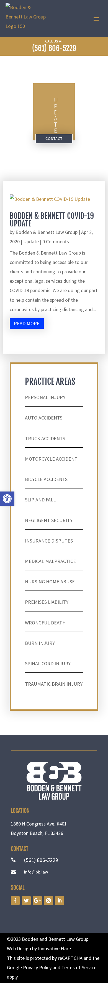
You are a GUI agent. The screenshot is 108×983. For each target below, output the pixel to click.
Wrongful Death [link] (45, 622)
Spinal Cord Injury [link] (48, 663)
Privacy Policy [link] (37, 967)
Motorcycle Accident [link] (51, 459)
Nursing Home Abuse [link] (50, 581)
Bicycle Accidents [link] (46, 479)
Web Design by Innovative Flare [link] (39, 948)
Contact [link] (54, 138)
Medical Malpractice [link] (50, 561)
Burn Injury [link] (40, 643)
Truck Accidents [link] (45, 438)
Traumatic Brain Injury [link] (54, 684)
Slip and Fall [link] (40, 499)
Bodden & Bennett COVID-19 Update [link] (52, 219)
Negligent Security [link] (49, 520)
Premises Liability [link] (46, 602)
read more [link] (27, 323)
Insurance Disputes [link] (49, 541)
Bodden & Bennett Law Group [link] (47, 232)
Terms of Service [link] (78, 967)
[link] (7, 499)
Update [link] (31, 241)
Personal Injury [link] (45, 397)
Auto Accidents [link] (43, 418)
